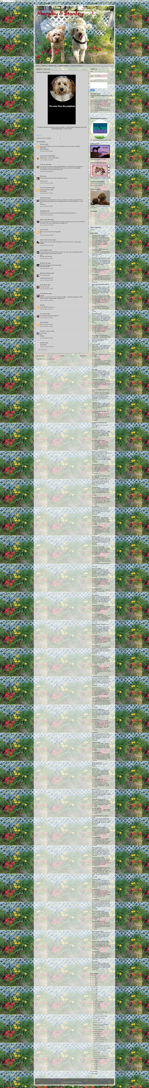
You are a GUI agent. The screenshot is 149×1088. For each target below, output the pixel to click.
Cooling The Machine (98, 1001)
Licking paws (95, 548)
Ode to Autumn (95, 580)
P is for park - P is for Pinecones (99, 637)
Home (38, 65)
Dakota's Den (95, 595)
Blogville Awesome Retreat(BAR (100, 941)
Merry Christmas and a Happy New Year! (101, 657)
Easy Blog (94, 369)
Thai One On (95, 626)
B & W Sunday (96, 1003)
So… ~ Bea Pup (96, 251)
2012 (93, 1073)
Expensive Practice (97, 1031)
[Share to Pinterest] (61, 138)
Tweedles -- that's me (45, 331)
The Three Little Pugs (97, 779)
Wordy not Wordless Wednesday (99, 615)
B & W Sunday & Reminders (100, 1058)
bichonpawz (95, 732)
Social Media (95, 710)
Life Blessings (96, 516)
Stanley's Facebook (64, 65)
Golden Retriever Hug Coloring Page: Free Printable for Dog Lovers (100, 393)
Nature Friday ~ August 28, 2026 (99, 239)
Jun (94, 1000)
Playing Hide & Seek (98, 1014)
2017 (93, 979)
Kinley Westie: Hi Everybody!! (100, 335)
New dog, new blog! (96, 558)
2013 (93, 1071)
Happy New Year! (96, 528)
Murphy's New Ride (98, 1022)
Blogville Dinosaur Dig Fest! (100, 1050)
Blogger (83, 1082)
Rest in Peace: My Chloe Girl (98, 733)
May (94, 1060)
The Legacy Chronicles (98, 547)
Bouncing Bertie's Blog (98, 557)
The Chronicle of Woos (98, 430)
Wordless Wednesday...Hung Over (100, 764)
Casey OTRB (95, 354)
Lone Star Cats (96, 344)
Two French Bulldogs (45, 187)
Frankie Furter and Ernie (46, 239)
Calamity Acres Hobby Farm (99, 497)
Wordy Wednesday (96, 647)
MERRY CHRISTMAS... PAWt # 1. (100, 869)
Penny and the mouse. (97, 818)
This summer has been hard (98, 790)
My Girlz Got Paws (97, 808)
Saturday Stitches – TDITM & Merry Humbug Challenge (100, 442)
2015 (93, 984)
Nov (94, 989)
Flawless (94, 770)
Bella (93, 590)
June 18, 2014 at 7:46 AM (46, 206)
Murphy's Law (52, 65)
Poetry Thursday (96, 275)
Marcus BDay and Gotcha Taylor (99, 689)
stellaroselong (44, 197)
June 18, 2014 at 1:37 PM (46, 268)
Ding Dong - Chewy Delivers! (100, 1039)
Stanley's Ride (96, 1020)
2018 (93, 977)
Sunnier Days (95, 380)
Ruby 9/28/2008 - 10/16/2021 (98, 569)
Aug (94, 996)
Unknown (42, 144)
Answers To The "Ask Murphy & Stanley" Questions (101, 1025)
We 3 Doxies (95, 961)
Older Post (83, 356)
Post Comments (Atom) (49, 359)
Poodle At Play (96, 889)
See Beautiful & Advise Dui (99, 1037)
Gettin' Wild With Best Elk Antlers (101, 1046)
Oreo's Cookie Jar (96, 847)
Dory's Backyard (96, 837)
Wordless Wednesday (98, 1029)
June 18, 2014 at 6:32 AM (46, 183)
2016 (93, 982)
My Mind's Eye (44, 263)
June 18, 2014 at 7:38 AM (46, 193)
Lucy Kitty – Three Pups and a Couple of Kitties (100, 250)
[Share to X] (58, 138)
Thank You (94, 963)
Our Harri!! (94, 800)
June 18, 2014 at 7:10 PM (46, 326)
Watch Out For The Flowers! (100, 1056)
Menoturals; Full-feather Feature (99, 297)
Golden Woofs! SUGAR (46, 155)
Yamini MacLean (44, 293)
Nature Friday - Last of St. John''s (99, 259)
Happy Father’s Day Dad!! (98, 596)
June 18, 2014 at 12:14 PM (46, 245)
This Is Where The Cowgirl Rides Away (101, 953)
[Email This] (55, 138)
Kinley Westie (43, 284)
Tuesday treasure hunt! (97, 667)
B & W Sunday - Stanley (99, 1018)
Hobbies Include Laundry (98, 827)
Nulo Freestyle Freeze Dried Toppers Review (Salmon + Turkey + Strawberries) (101, 721)
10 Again (92, 229)
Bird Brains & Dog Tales (98, 440)
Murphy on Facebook (76, 65)
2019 (93, 975)
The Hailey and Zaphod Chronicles (101, 258)
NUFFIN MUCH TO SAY (97, 780)
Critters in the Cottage (98, 656)
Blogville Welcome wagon (99, 921)
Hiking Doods (96, 1054)
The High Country (96, 517)
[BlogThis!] (57, 138)
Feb (94, 1067)
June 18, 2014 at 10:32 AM (46, 225)
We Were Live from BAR (97, 942)
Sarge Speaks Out (97, 762)
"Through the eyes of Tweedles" (100, 676)
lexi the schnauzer (97, 313)
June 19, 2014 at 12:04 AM (46, 346)
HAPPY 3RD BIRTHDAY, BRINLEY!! (100, 699)
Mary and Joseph (96, 538)
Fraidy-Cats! (95, 666)
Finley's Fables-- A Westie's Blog (100, 698)
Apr (94, 1062)
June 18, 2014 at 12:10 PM (46, 235)
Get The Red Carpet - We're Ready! (102, 1048)
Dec (94, 987)
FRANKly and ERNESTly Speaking (101, 867)
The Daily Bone (96, 487)
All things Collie (96, 359)
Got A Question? (97, 1035)
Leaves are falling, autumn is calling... (100, 890)
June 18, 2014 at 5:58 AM (46, 171)
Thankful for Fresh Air (97, 326)
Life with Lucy (96, 402)
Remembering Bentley (97, 507)
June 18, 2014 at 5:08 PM (46, 300)
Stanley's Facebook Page (96, 185)
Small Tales (95, 274)
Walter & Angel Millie (45, 219)
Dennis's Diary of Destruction (100, 306)
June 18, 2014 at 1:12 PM (46, 258)
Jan (94, 1069)
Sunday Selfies (95, 336)
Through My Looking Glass (99, 578)
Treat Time (94, 413)
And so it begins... (96, 932)
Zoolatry (94, 268)
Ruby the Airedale (96, 568)
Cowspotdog (95, 635)
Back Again (94, 498)
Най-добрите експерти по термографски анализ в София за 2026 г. (101, 453)
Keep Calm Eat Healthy (98, 911)
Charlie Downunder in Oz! (99, 799)
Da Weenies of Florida (98, 464)
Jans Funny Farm (96, 687)
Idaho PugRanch (44, 250)
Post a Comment (42, 349)
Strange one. (95, 743)
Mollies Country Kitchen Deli (99, 451)
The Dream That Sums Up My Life (100, 828)
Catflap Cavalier (96, 742)
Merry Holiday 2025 (96, 478)
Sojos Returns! (96, 1044)
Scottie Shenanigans (97, 931)
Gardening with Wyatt (98, 605)
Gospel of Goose (96, 879)
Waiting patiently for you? (98, 360)
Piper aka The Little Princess (98, 848)
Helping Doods (96, 1052)
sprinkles (42, 342)
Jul (94, 998)
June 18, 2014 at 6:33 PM (46, 309)
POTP (93, 353)
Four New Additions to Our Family (99, 859)
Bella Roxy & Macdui (45, 273)
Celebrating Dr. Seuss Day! (98, 838)
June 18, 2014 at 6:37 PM (46, 317)
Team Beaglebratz (96, 752)
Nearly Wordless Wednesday (100, 1012)
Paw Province (95, 719)
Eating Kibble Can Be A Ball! (100, 1016)
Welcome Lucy (95, 922)
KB (41, 305)
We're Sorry (96, 1027)
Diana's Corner (96, 789)
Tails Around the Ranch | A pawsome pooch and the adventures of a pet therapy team (101, 236)
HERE (69, 128)
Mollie (41, 176)
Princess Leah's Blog (97, 614)
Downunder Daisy (96, 588)
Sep (94, 993)
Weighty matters (96, 536)
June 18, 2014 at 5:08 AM (46, 151)
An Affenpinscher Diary (98, 857)
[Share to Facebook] (59, 138)
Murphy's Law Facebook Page (97, 183)
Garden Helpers (95, 606)
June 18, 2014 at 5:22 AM (46, 159)
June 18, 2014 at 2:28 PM (46, 280)
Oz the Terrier (95, 899)
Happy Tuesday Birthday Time (99, 431)
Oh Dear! (94, 488)
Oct (94, 991)
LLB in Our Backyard (97, 325)
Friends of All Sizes (96, 880)
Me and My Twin (97, 1008)
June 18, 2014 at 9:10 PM (46, 338)
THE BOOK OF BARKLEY (98, 379)
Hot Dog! (95, 1010)
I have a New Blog (96, 912)
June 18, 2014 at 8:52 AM (46, 214)
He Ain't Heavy (96, 1005)
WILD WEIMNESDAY (97, 370)
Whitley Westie (96, 951)
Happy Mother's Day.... (97, 809)
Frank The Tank (44, 164)
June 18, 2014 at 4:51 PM (46, 288)
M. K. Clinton (43, 313)
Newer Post (40, 356)
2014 (93, 986)
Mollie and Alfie (43, 181)
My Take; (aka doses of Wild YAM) (101, 296)
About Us (44, 65)
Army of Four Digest (97, 526)
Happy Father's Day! (98, 1033)
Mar (94, 1064)
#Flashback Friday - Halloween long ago (101, 753)
